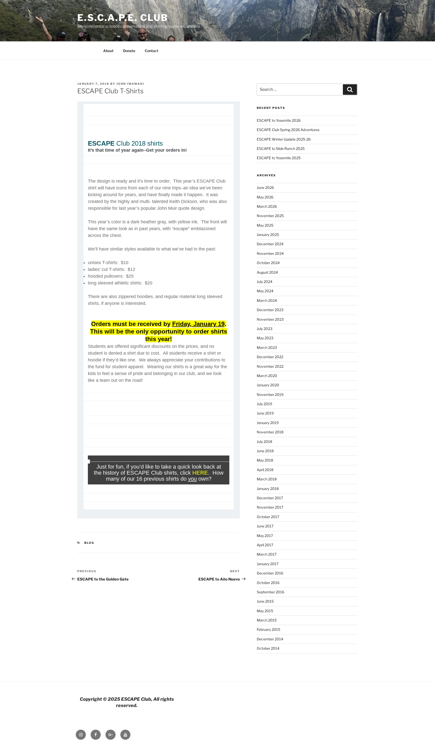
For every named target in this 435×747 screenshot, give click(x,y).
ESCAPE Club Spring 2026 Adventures (288, 130)
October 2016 (268, 582)
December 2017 (270, 498)
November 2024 (270, 253)
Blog (89, 543)
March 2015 (267, 620)
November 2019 (270, 394)
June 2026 (265, 187)
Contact (151, 51)
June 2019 (265, 413)
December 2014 (270, 639)
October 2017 (268, 517)
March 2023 (267, 347)
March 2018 (267, 479)
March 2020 (267, 376)
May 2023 (265, 338)
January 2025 (268, 234)
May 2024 (265, 291)
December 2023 (270, 310)
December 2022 (270, 357)
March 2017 (266, 554)
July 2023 (264, 328)
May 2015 (265, 611)
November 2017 (270, 507)
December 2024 (270, 244)
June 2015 (265, 601)
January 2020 (268, 385)
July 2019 (264, 404)
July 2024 (264, 281)
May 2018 (265, 460)
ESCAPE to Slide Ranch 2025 (281, 148)
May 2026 (265, 197)
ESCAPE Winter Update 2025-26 (284, 139)
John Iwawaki (130, 84)
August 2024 (267, 272)
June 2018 (265, 451)
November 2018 (270, 432)
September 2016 (270, 592)
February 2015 (268, 629)
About (108, 51)
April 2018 (265, 470)
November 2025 (270, 216)
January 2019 (268, 423)
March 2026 (267, 206)
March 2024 (267, 300)
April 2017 (265, 545)
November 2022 (270, 366)
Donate (129, 51)
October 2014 (268, 648)
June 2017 (265, 526)
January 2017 (267, 564)
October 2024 (268, 263)
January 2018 (268, 488)
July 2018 (264, 441)
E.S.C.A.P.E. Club (122, 17)
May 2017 (265, 535)
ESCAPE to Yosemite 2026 (279, 120)
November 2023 (270, 319)
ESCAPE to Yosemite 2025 (279, 158)
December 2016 (270, 573)
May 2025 (265, 225)
